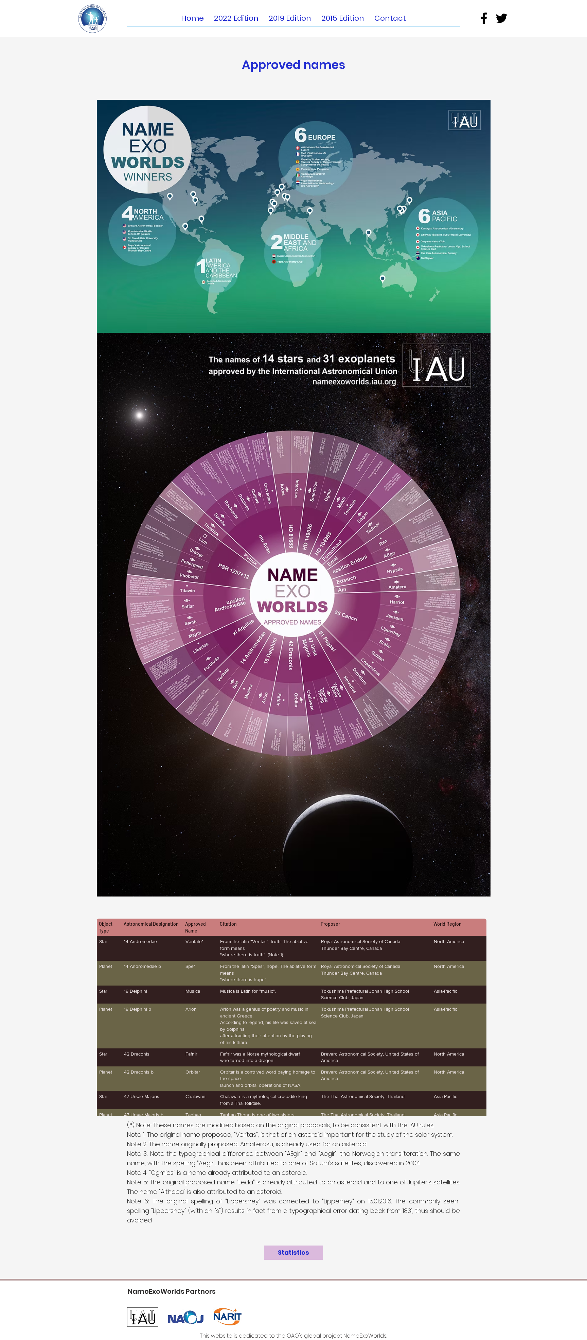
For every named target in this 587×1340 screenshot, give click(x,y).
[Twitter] (501, 18)
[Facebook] (484, 18)
